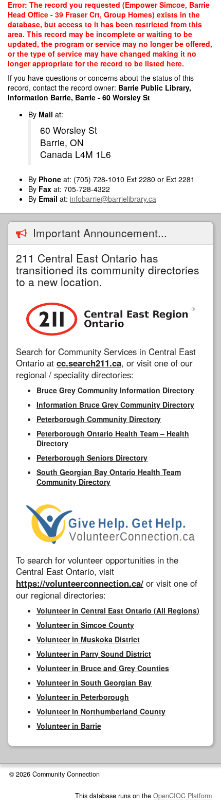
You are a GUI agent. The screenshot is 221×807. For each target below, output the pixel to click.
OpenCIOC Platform (182, 795)
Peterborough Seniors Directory (92, 457)
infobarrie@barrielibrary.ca (113, 199)
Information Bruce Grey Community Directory (115, 404)
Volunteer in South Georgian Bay (94, 682)
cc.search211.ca (89, 363)
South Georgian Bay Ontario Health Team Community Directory (108, 477)
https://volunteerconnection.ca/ (79, 583)
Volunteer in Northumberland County (100, 711)
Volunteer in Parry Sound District (93, 653)
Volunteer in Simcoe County (85, 625)
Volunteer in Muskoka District (88, 639)
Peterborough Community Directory (98, 419)
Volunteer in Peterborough (82, 697)
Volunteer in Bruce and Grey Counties (102, 668)
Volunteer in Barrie (68, 726)
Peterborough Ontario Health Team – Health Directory (112, 438)
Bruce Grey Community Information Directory (115, 390)
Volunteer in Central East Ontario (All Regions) (117, 610)
